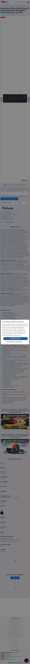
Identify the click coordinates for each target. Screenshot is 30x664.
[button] (15, 342)
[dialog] (15, 332)
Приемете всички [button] (15, 338)
